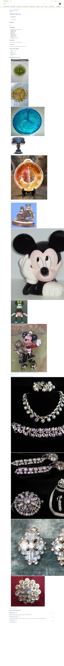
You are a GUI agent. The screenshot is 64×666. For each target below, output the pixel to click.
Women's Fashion (6, 6)
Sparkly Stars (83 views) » (13, 608)
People (12, 9)
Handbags (37, 6)
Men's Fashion (13, 6)
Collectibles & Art (32, 6)
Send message (14, 19)
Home (10, 9)
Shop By (58, 6)
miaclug (11, 620)
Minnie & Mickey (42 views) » (14, 374)
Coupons (46, 6)
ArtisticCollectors (15, 14)
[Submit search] (60, 4)
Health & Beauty (25, 6)
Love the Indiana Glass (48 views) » (15, 201)
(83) (11, 25)
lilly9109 (11, 613)
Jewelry (42, 6)
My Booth (12, 44)
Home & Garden (19, 6)
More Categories (51, 6)
